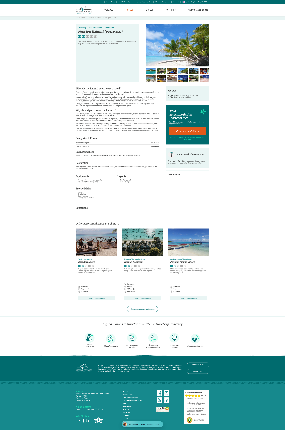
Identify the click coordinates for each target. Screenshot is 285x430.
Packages (108, 10)
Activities (171, 10)
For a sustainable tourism (143, 2)
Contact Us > (198, 371)
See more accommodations (143, 309)
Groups (126, 415)
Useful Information (124, 2)
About (101, 2)
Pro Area (126, 412)
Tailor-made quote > (198, 365)
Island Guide (110, 2)
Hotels (129, 10)
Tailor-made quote (198, 10)
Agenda (126, 409)
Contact (176, 2)
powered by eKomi (199, 420)
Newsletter (166, 2)
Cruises (149, 10)
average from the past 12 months (194, 398)
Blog (156, 2)
